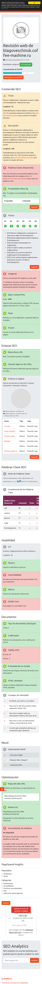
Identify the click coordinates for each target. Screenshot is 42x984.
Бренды (7, 441)
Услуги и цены (9, 436)
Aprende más (5, 8)
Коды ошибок (9, 431)
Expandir (34, 207)
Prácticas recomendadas (13, 888)
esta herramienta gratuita (23, 157)
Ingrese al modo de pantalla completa (21, 910)
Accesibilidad (8, 886)
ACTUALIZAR (26, 65)
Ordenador (8, 874)
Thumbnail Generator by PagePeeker (15, 983)
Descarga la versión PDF (13, 77)
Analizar (6, 903)
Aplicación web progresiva (13, 893)
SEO (5, 891)
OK (34, 3)
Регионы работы (10, 451)
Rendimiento (8, 883)
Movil (6, 876)
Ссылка (7, 426)
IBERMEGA (8, 979)
